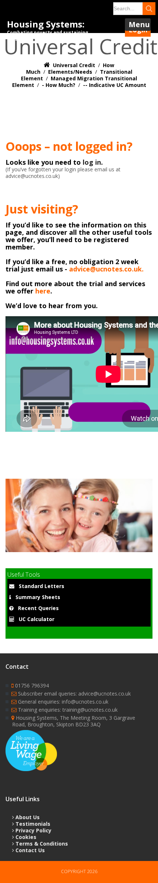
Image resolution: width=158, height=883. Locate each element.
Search (149, 8)
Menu (139, 24)
